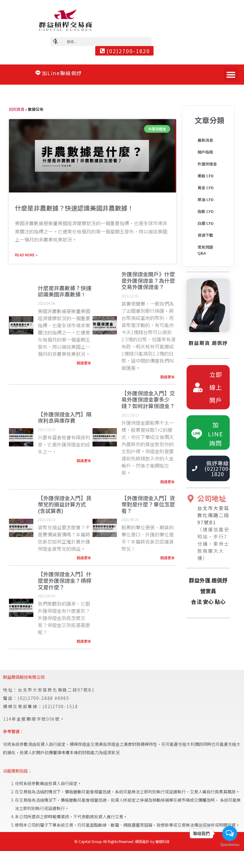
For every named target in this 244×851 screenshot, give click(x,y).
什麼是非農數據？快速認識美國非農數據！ (74, 207)
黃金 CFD (206, 187)
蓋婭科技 (162, 841)
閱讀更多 (84, 362)
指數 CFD (206, 211)
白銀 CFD (206, 223)
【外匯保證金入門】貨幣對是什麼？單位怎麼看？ (148, 504)
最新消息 (205, 140)
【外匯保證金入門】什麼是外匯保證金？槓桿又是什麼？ (64, 580)
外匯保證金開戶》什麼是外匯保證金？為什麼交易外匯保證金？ (148, 280)
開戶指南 (205, 152)
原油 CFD (206, 199)
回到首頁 (16, 109)
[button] (231, 74)
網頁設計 (142, 841)
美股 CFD (206, 176)
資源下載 (205, 235)
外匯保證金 (207, 164)
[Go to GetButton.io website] (229, 845)
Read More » (26, 254)
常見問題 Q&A (205, 250)
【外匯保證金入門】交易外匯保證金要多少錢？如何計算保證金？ (148, 399)
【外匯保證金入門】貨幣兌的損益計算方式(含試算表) (64, 504)
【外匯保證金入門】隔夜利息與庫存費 (64, 417)
